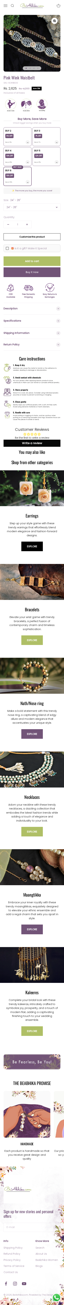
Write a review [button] (32, 443)
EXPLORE (32, 546)
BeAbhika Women (47, 1260)
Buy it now (32, 272)
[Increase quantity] (27, 224)
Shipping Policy (13, 1248)
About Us (41, 1254)
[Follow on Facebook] (6, 1283)
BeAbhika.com (20, 1294)
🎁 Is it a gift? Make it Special (29, 248)
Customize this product (32, 236)
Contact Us (11, 1272)
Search (40, 1248)
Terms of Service (14, 1266)
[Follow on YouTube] (24, 1283)
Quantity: (9, 217)
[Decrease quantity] (8, 224)
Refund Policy (12, 1254)
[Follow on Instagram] (15, 1283)
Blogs (39, 1266)
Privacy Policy (12, 1260)
